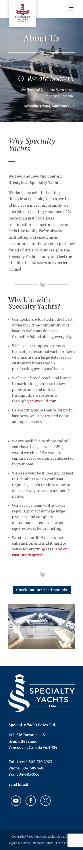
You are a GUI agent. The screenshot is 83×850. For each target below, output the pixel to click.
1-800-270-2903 (39, 761)
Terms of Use (64, 843)
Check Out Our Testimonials (41, 590)
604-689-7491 (32, 768)
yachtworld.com (41, 401)
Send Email (18, 784)
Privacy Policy (43, 843)
